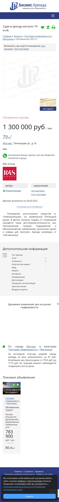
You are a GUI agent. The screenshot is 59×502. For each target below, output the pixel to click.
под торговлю (21, 48)
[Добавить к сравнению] (48, 27)
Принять (29, 496)
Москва (30, 346)
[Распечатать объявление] (53, 27)
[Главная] (28, 6)
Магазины (46, 349)
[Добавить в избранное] (42, 27)
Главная (18, 471)
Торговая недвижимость (23, 349)
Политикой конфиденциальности (18, 487)
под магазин (38, 190)
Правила (39, 471)
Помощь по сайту (44, 474)
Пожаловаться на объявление (29, 207)
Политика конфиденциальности (19, 474)
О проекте (28, 471)
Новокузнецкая (13, 191)
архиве (23, 158)
